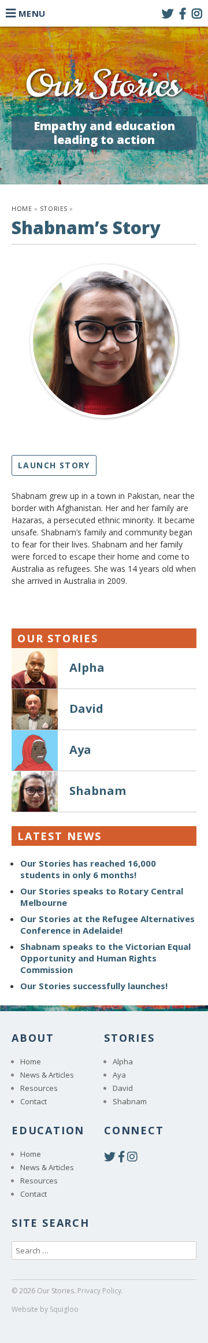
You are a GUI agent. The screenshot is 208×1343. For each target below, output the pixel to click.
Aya (119, 1075)
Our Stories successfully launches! (94, 985)
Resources (39, 1088)
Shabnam (130, 1101)
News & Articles (47, 1075)
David (123, 1088)
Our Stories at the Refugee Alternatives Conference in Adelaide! (107, 924)
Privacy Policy (99, 1291)
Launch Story (54, 465)
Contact (33, 1101)
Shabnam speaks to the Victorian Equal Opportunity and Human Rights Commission (105, 958)
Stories (54, 208)
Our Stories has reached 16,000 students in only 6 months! (88, 868)
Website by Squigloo (45, 1309)
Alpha (123, 1061)
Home (22, 208)
